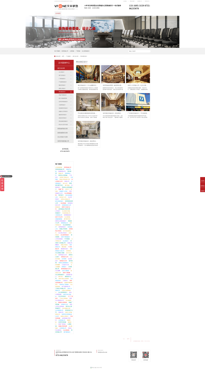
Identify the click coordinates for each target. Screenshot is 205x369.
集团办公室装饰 (62, 302)
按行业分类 (76, 56)
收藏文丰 (139, 1)
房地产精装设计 (63, 95)
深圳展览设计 (67, 215)
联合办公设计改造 (63, 124)
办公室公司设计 (62, 233)
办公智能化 (77, 339)
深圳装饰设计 (62, 227)
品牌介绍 (71, 13)
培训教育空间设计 (63, 108)
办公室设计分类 (62, 137)
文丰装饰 (63, 258)
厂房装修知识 (93, 338)
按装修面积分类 (62, 133)
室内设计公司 (62, 197)
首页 (63, 56)
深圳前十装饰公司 (64, 177)
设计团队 (78, 13)
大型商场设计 (62, 104)
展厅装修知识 (104, 338)
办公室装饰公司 (59, 310)
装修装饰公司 (62, 171)
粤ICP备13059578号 (95, 341)
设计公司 (65, 183)
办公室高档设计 (62, 292)
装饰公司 (66, 181)
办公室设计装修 (66, 211)
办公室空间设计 (64, 235)
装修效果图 (67, 339)
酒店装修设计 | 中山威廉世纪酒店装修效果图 (88, 85)
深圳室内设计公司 (66, 205)
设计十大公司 (59, 217)
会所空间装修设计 (63, 101)
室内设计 (61, 195)
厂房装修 (78, 51)
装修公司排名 (64, 244)
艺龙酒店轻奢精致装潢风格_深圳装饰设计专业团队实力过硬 (88, 113)
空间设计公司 (64, 304)
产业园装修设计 (63, 82)
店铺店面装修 (58, 219)
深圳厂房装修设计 (65, 237)
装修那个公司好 (63, 191)
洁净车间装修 (62, 322)
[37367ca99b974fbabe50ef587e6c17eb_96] (102, 47)
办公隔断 (57, 270)
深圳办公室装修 (62, 175)
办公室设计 (61, 72)
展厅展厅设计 (67, 219)
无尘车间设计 (62, 296)
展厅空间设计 (62, 75)
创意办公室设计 (64, 316)
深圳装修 (68, 250)
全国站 (125, 1)
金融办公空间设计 (63, 111)
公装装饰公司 (62, 328)
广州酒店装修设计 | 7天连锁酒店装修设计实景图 (138, 113)
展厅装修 (67, 185)
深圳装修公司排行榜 (64, 209)
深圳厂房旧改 (62, 324)
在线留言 (106, 13)
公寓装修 (72, 51)
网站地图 (132, 1)
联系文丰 (147, 1)
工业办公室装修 (63, 298)
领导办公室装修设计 (60, 221)
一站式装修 (62, 203)
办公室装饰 (66, 330)
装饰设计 (63, 266)
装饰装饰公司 (64, 223)
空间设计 (94, 339)
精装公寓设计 (62, 88)
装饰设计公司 (63, 260)
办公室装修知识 (71, 338)
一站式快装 (57, 339)
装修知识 (92, 13)
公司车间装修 (59, 239)
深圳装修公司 (65, 51)
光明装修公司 (82, 338)
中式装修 (67, 239)
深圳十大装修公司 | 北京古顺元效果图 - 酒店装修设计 (138, 85)
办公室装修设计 (86, 51)
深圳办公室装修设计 (63, 262)
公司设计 (57, 211)
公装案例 (85, 339)
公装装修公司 (61, 320)
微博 (128, 338)
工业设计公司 (65, 264)
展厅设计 (60, 276)
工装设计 (65, 280)
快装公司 (60, 312)
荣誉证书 (99, 13)
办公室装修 (67, 217)
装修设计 (57, 213)
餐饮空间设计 (62, 85)
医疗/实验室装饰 (63, 98)
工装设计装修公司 (60, 288)
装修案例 (65, 13)
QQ (124, 338)
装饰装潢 (57, 207)
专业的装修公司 (66, 213)
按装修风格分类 (62, 128)
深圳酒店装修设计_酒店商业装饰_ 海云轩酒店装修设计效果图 (88, 141)
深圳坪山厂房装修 (63, 284)
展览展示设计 (64, 248)
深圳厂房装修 (66, 272)
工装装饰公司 (58, 215)
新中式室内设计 (59, 201)
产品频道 (68, 56)
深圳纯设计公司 (62, 254)
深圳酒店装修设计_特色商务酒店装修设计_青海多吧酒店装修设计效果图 (113, 113)
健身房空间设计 (63, 114)
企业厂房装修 (65, 270)
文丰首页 (58, 13)
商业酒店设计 (83, 56)
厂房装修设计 (62, 78)
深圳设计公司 (64, 256)
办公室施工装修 (59, 252)
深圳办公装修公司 (65, 199)
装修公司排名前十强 (64, 179)
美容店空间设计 (63, 118)
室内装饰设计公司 (66, 268)
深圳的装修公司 (59, 169)
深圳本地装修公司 (63, 141)
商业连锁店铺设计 (63, 121)
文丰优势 (85, 13)
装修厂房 (60, 189)
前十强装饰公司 (65, 286)
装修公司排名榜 (62, 326)
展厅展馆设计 (66, 332)
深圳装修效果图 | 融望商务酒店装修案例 (113, 85)
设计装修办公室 (66, 308)
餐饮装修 (63, 246)
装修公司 (60, 173)
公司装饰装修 (58, 167)
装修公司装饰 (63, 229)
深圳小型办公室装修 (63, 278)
